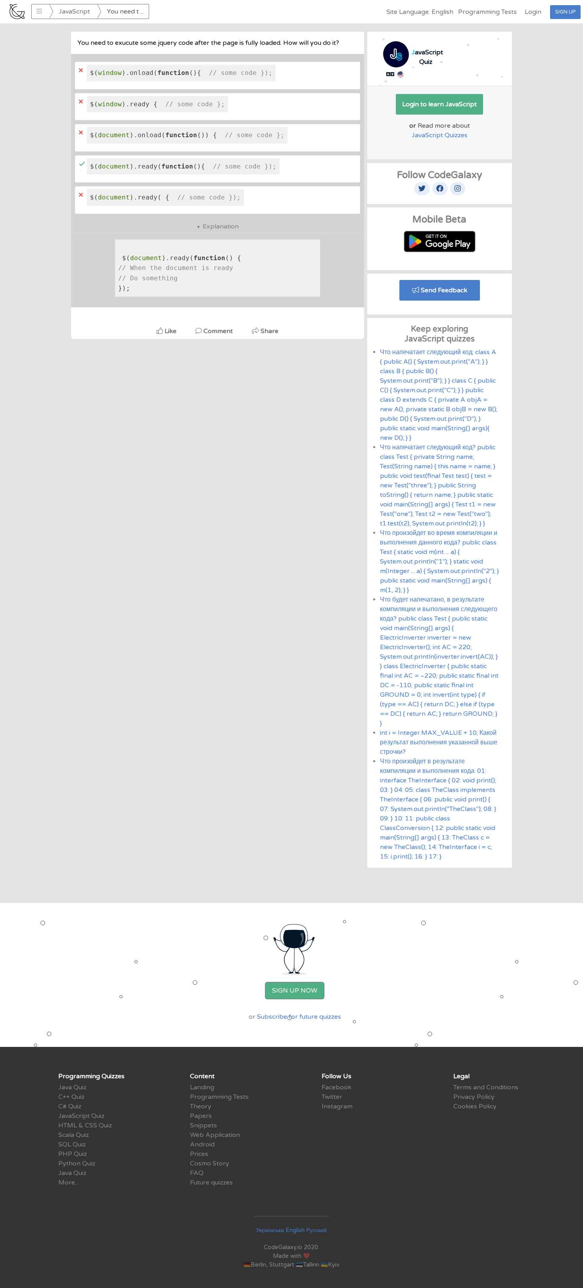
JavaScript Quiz (81, 1116)
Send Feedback (443, 290)
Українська (270, 1230)
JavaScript (74, 11)
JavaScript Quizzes (440, 135)
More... (68, 1182)
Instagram (337, 1106)
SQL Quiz (72, 1144)
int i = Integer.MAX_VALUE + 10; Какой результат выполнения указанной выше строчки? (438, 742)
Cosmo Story (209, 1163)
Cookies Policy (475, 1106)
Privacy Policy (474, 1097)
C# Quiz (69, 1106)
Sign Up (565, 12)
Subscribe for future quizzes (299, 1017)
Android (202, 1144)
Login (533, 12)
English (295, 1230)
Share (268, 331)
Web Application (215, 1135)
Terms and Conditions (485, 1087)
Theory (200, 1106)
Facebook (336, 1087)
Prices (199, 1154)
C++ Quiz (71, 1097)
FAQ (196, 1173)
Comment (218, 331)
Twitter (332, 1097)
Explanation (221, 226)
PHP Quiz (72, 1154)
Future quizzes (211, 1182)
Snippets (203, 1125)
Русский (316, 1230)
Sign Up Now (294, 991)
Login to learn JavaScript (439, 104)
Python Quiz (76, 1163)
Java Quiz (72, 1087)
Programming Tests (487, 12)
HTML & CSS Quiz (85, 1125)
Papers (201, 1116)
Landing (202, 1087)
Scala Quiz (73, 1135)
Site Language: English (419, 12)
